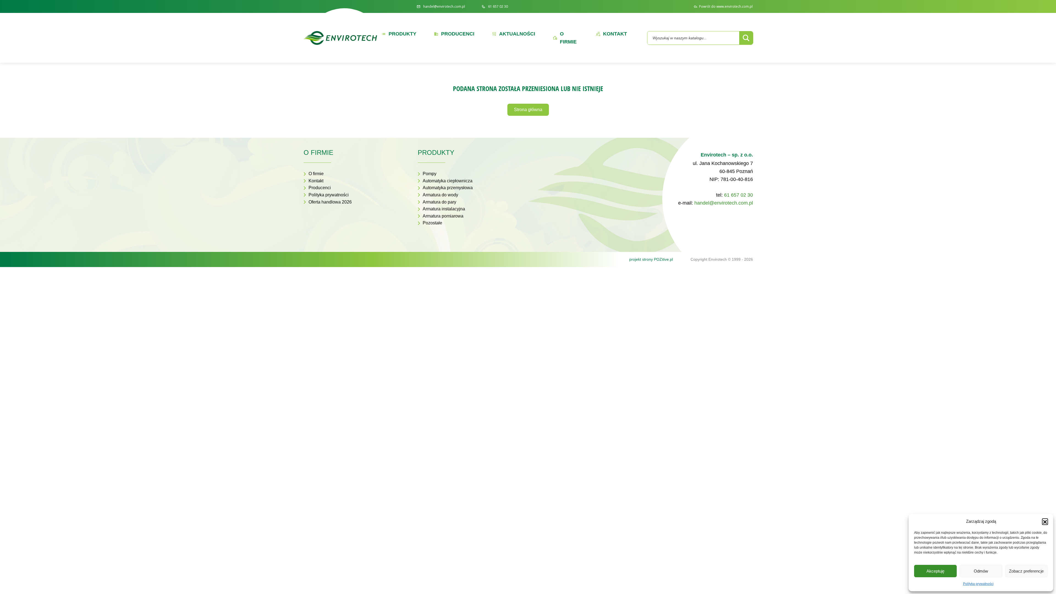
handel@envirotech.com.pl (723, 203)
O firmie (316, 173)
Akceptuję (935, 571)
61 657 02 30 (738, 195)
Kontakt (316, 180)
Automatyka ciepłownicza (447, 180)
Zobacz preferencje (1026, 571)
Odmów (981, 571)
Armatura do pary (439, 202)
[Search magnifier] (746, 38)
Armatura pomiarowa (443, 216)
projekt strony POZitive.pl (651, 259)
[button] (1045, 521)
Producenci (320, 187)
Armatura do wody (440, 195)
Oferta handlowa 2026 (330, 202)
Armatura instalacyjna (444, 209)
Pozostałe (432, 223)
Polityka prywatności (978, 584)
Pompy (429, 173)
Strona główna (528, 109)
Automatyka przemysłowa (448, 187)
